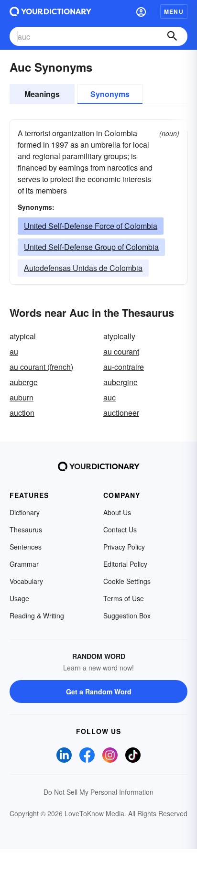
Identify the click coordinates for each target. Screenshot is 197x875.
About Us (117, 512)
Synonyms (110, 93)
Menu (174, 11)
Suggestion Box (127, 615)
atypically (119, 336)
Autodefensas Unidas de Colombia (83, 267)
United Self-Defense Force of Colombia (90, 225)
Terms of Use (123, 598)
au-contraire (123, 366)
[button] (141, 11)
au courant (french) (41, 366)
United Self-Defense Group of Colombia (91, 246)
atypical (23, 336)
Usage (19, 598)
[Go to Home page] (50, 11)
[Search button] (172, 36)
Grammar (24, 564)
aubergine (120, 382)
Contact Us (120, 529)
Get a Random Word (98, 691)
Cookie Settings (127, 581)
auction (22, 412)
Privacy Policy (124, 546)
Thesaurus (26, 529)
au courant (121, 351)
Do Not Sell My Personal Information (98, 792)
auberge (24, 382)
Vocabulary (26, 581)
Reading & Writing (37, 615)
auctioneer (121, 412)
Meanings (42, 93)
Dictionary (25, 512)
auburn (21, 397)
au (14, 351)
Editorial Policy (125, 564)
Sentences (26, 546)
